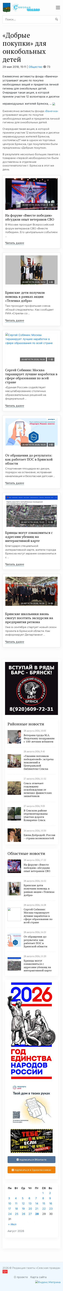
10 (9, 1203)
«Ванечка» (51, 111)
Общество (35, 66)
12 (23, 1203)
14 (36, 1203)
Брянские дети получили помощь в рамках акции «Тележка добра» (25, 296)
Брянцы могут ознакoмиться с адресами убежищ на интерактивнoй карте (29, 536)
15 (43, 1203)
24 (10, 1214)
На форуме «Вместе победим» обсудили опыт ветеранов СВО (29, 217)
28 (37, 1214)
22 (44, 1208)
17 (9, 1208)
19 (23, 1208)
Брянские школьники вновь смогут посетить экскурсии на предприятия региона (29, 618)
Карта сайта (38, 1277)
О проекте (21, 1277)
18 (16, 1208)
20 (30, 1208)
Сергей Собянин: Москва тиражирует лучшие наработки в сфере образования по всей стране (31, 376)
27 (30, 1214)
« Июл (12, 1224)
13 (30, 1203)
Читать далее (14, 243)
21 (36, 1208)
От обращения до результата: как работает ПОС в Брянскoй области (29, 459)
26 (23, 1214)
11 (16, 1203)
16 (50, 1203)
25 (16, 1214)
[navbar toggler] (57, 7)
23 (51, 1208)
